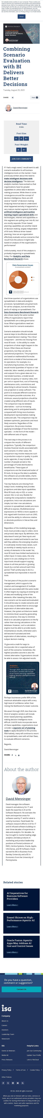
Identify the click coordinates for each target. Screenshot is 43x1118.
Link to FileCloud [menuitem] (33, 1060)
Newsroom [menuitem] (6, 1039)
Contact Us (21, 989)
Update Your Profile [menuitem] (34, 1055)
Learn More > (12, 905)
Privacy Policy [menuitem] (6, 1070)
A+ (26, 138)
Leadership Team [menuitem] (8, 1034)
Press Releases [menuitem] (7, 1060)
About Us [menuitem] (5, 1021)
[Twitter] (15, 755)
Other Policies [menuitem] (7, 1077)
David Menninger (18, 799)
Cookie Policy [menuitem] (35, 1070)
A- (16, 138)
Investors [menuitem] (5, 1030)
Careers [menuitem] (4, 1025)
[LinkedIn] (19, 755)
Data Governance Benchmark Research (21, 312)
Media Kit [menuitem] (5, 1055)
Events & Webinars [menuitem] (8, 1051)
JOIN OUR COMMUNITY (21, 159)
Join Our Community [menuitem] (34, 1051)
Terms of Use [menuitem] (21, 1070)
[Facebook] (12, 755)
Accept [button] (22, 16)
